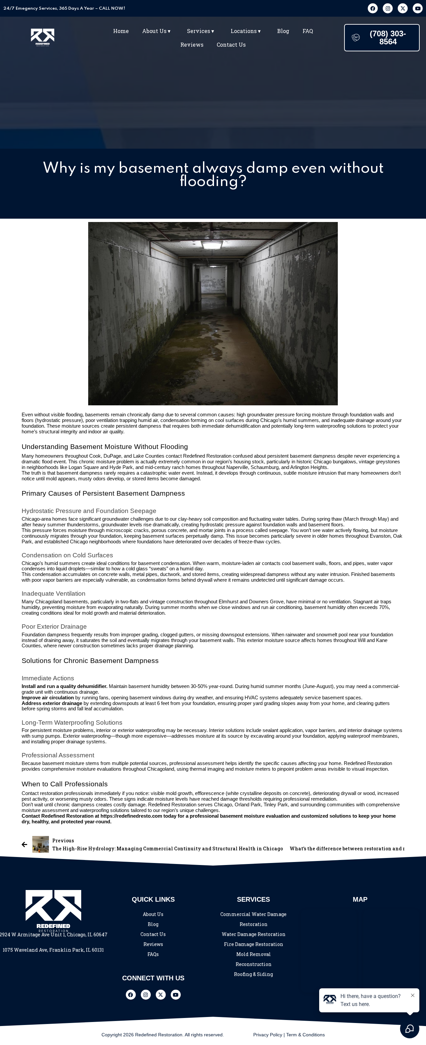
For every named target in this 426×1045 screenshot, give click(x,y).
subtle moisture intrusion (310, 473)
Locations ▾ (246, 30)
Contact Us (231, 44)
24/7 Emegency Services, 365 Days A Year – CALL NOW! (64, 8)
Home (121, 30)
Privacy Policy (267, 1034)
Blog (283, 30)
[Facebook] (373, 8)
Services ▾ (200, 30)
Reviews (191, 44)
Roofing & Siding (253, 974)
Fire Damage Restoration (253, 944)
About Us (153, 914)
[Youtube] (418, 8)
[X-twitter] (403, 8)
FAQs (153, 954)
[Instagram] (388, 8)
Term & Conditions (305, 1034)
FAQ (308, 30)
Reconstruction (254, 964)
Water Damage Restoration (254, 934)
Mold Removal (253, 954)
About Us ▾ (156, 30)
